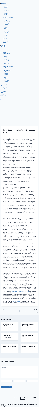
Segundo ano (6, 11)
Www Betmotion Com (17, 301)
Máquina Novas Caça (8, 335)
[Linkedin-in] (4, 401)
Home (2, 2)
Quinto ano (6, 16)
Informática (6, 28)
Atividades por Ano (6, 4)
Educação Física (7, 21)
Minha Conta (3, 46)
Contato (3, 45)
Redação (6, 34)
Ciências (5, 20)
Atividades (3, 3)
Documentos (5, 41)
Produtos (3, 37)
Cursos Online (5, 38)
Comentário (4, 367)
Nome (3, 381)
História (5, 27)
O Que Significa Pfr (5, 310)
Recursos (4, 42)
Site (27, 381)
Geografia (6, 25)
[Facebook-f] (4, 398)
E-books (4, 39)
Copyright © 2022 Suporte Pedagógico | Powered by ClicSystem (19, 405)
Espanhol (6, 24)
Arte (5, 18)
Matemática (6, 31)
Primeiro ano (6, 10)
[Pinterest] (2, 401)
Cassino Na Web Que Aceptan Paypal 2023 (30, 311)
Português (6, 32)
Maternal (6, 6)
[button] (19, 49)
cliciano (5, 327)
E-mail (16, 381)
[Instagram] (2, 398)
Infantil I (5, 7)
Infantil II (5, 9)
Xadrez (5, 35)
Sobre (2, 43)
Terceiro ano (6, 13)
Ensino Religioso (7, 23)
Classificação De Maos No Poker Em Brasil (20, 291)
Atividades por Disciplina (8, 17)
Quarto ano (6, 14)
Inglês (5, 30)
